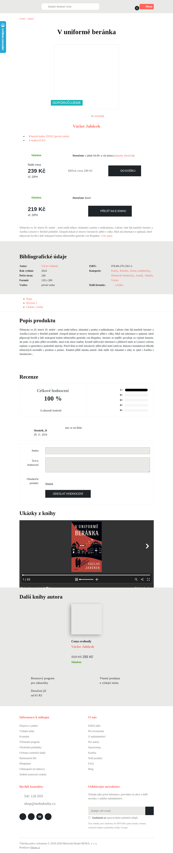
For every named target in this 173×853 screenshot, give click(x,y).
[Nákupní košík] (133, 6)
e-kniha (119, 285)
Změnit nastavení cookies (32, 774)
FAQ (91, 763)
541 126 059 (33, 796)
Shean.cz (35, 847)
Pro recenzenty (96, 731)
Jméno (35, 450)
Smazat (47, 483)
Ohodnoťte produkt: (33, 481)
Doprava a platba (28, 725)
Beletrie (124, 270)
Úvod (22, 19)
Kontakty (24, 736)
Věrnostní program (29, 741)
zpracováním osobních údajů (122, 817)
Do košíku (127, 170)
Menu (149, 6)
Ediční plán (94, 725)
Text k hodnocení (33, 462)
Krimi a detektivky (140, 270)
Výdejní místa (26, 731)
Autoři (139, 275)
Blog (90, 769)
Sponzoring (94, 747)
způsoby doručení (123, 155)
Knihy (31, 19)
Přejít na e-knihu (113, 211)
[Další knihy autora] (66, 597)
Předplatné (25, 763)
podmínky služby (112, 827)
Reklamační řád (27, 758)
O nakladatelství (96, 736)
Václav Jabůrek (86, 126)
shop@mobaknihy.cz (40, 803)
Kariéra (92, 752)
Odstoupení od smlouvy (32, 769)
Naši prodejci (95, 758)
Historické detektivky (122, 275)
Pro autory (93, 741)
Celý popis (107, 235)
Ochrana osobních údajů (32, 752)
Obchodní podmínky (30, 747)
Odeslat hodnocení (68, 493)
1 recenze (97, 116)
